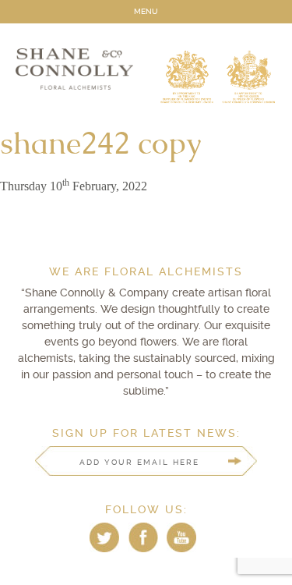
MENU (146, 11)
